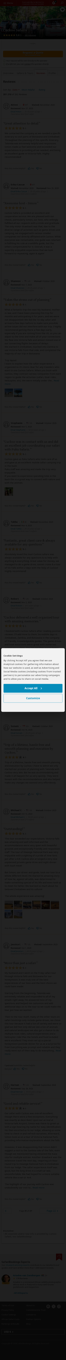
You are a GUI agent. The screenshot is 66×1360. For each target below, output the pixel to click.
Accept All (31, 688)
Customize (33, 698)
